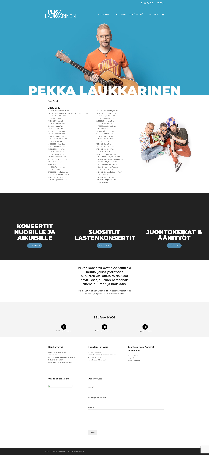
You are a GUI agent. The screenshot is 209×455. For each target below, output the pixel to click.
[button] (163, 15)
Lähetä (92, 432)
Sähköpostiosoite (98, 397)
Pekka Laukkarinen (59, 451)
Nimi (91, 387)
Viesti (91, 407)
